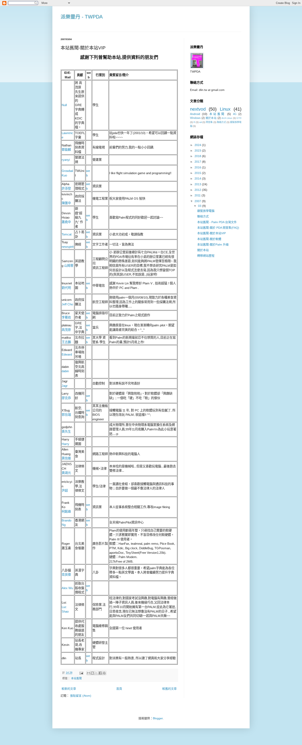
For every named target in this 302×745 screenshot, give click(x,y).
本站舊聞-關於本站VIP (211, 233)
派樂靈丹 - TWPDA (82, 17)
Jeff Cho (67, 304)
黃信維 (66, 458)
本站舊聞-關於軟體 (209, 239)
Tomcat (66, 234)
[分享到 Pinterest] (104, 673)
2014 (198, 178)
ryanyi (66, 159)
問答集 (209, 122)
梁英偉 (66, 574)
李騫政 (66, 317)
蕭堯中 (66, 222)
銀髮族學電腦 (205, 210)
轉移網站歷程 (205, 255)
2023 (198, 150)
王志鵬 (66, 342)
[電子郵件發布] (81, 672)
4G (234, 114)
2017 (198, 161)
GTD (238, 118)
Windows (195, 118)
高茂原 (66, 329)
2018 (198, 156)
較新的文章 (69, 688)
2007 (198, 201)
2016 (198, 167)
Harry (65, 444)
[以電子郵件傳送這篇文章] (88, 673)
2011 (198, 195)
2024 (198, 145)
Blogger (158, 718)
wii (200, 122)
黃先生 (66, 431)
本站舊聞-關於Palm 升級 (213, 244)
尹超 (65, 490)
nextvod (198, 109)
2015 (198, 173)
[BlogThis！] (92, 673)
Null (64, 105)
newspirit (68, 246)
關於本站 (211, 118)
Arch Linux (226, 118)
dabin (65, 371)
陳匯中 (66, 203)
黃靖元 (66, 473)
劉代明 (66, 288)
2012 (198, 189)
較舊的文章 (169, 688)
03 (200, 205)
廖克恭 (66, 398)
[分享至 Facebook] (100, 673)
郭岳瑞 (66, 414)
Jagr (65, 385)
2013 (198, 184)
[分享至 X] (96, 673)
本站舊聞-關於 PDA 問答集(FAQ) (218, 227)
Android (195, 114)
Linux (225, 109)
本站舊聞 (76, 678)
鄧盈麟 (66, 149)
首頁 (119, 688)
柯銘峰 (66, 511)
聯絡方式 (221, 122)
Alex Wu (67, 588)
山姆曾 (68, 265)
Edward (67, 354)
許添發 (66, 188)
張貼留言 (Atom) (80, 695)
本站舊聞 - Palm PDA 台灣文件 (217, 222)
